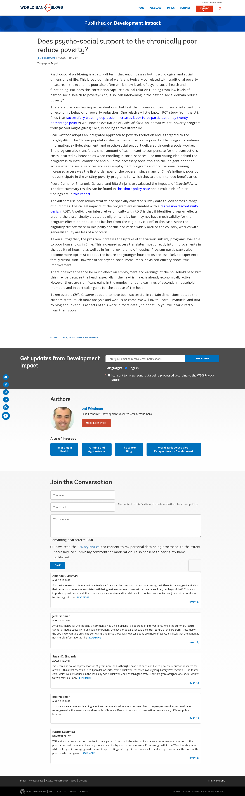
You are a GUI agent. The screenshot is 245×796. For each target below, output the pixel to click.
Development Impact (137, 23)
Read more (83, 597)
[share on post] (6, 392)
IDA (59, 791)
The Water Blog (129, 449)
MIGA (73, 791)
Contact (185, 8)
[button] (220, 8)
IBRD (51, 791)
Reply (192, 602)
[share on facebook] (6, 384)
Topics (171, 8)
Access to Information (57, 780)
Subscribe (202, 358)
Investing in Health (64, 449)
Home (141, 8)
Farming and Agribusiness (96, 449)
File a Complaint (216, 780)
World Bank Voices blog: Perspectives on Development (173, 449)
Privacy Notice (88, 547)
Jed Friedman (46, 57)
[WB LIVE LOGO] (204, 9)
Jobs (73, 780)
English (54, 63)
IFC (65, 791)
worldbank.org (212, 2)
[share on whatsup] (6, 407)
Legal (23, 780)
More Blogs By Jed (96, 423)
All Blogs (155, 8)
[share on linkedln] (6, 399)
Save (58, 565)
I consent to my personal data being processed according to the (162, 377)
